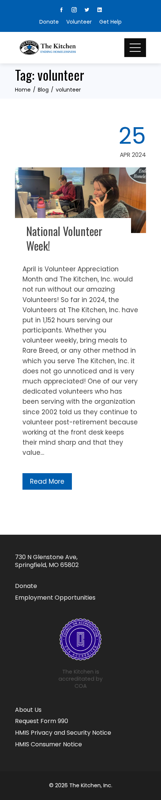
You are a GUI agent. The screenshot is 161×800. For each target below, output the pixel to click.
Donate (49, 22)
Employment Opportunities (55, 598)
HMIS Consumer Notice (48, 745)
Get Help (110, 22)
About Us (28, 710)
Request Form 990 (41, 721)
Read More (47, 481)
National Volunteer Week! (64, 238)
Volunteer (79, 22)
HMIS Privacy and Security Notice (63, 733)
